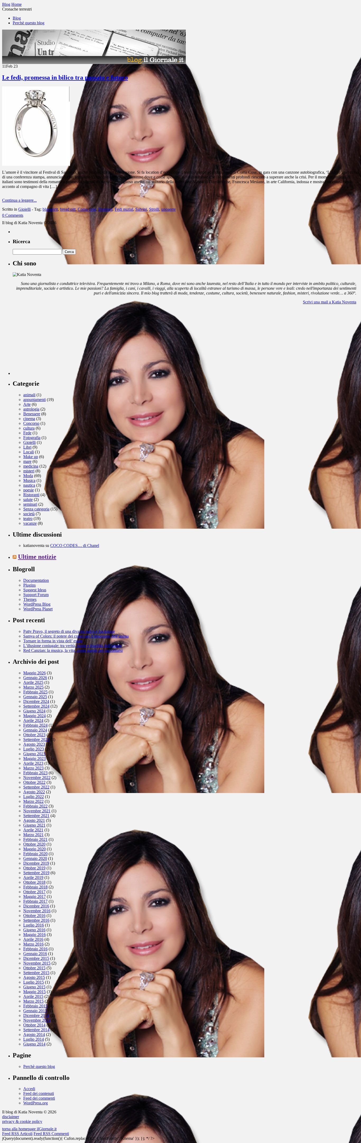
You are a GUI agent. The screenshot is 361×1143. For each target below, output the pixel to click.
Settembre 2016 (36, 920)
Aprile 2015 (33, 996)
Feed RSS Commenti (51, 1133)
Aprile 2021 (33, 830)
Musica (29, 480)
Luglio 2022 (33, 796)
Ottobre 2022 (34, 782)
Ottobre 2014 (34, 1025)
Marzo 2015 (33, 1001)
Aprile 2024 (33, 720)
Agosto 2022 (34, 792)
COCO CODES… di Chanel (74, 545)
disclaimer (10, 1116)
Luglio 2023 (33, 749)
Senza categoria (36, 509)
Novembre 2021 (36, 811)
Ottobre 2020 (34, 844)
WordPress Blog (36, 604)
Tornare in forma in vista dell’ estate (53, 641)
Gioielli (24, 209)
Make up (30, 456)
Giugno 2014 (34, 1044)
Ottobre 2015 (34, 968)
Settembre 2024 (36, 706)
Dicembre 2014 (36, 1015)
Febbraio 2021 (35, 839)
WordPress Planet (38, 609)
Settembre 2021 (36, 815)
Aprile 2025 (33, 682)
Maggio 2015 (34, 991)
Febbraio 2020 (35, 853)
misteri (28, 471)
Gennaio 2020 (35, 858)
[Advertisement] (52, 342)
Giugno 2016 (34, 930)
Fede (27, 433)
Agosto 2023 (34, 744)
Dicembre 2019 (36, 863)
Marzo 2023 (33, 768)
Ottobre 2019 (34, 868)
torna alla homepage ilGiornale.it (29, 1129)
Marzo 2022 (33, 801)
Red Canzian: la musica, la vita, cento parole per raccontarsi (73, 650)
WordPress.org (35, 1103)
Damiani (105, 209)
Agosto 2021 (34, 820)
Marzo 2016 (33, 944)
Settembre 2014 (36, 1029)
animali (29, 395)
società (29, 513)
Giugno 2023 (34, 754)
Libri (27, 447)
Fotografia (31, 437)
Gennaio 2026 (35, 677)
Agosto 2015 (34, 977)
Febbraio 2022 (35, 806)
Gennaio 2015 (35, 1010)
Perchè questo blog (28, 23)
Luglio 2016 (33, 925)
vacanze (30, 523)
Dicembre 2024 (36, 701)
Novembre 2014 (36, 1020)
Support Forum (36, 594)
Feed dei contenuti (38, 1093)
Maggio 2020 (34, 849)
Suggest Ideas (34, 590)
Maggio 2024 (34, 715)
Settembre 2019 (36, 872)
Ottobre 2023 (34, 734)
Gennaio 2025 (35, 696)
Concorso (31, 423)
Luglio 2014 (33, 1039)
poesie (28, 490)
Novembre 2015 (36, 963)
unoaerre (168, 209)
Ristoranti (31, 494)
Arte (27, 404)
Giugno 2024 (34, 711)
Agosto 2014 (34, 1034)
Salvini (141, 209)
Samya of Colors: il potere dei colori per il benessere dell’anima (76, 636)
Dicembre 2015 (36, 958)
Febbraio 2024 (35, 725)
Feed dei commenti (39, 1098)
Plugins (29, 585)
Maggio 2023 (34, 758)
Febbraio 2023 (35, 773)
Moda (28, 475)
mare (27, 461)
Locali (28, 452)
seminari (30, 504)
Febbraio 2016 (35, 949)
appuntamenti (34, 399)
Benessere (31, 414)
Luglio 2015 (33, 982)
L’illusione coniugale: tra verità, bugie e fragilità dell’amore (72, 645)
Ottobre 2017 (34, 891)
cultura (29, 428)
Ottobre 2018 (34, 882)
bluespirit (50, 209)
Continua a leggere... (19, 200)
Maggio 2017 (34, 896)
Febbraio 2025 (35, 692)
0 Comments (12, 215)
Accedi (29, 1088)
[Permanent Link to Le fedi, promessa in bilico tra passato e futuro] (36, 164)
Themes (29, 599)
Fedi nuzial (124, 209)
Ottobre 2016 (34, 915)
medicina (30, 466)
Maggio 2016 (34, 934)
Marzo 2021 (33, 834)
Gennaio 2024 (35, 730)
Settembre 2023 (36, 739)
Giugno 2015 (34, 987)
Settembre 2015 (36, 972)
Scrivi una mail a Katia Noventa (329, 302)
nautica (29, 485)
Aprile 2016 (33, 939)
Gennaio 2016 (35, 953)
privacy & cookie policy (22, 1121)
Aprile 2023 (33, 763)
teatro (28, 518)
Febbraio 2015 (35, 1006)
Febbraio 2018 (35, 887)
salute (28, 499)
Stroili (154, 209)
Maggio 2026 (34, 673)
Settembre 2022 (36, 787)
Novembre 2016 (36, 911)
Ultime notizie (37, 556)
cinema (29, 418)
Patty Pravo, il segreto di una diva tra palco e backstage (69, 631)
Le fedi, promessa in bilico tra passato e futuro (65, 77)
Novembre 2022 (36, 777)
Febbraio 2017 (35, 901)
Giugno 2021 (34, 825)
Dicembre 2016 (36, 906)
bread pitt (68, 209)
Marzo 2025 (33, 687)
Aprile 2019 (33, 877)
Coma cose (87, 209)
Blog (17, 18)
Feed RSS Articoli (17, 1133)
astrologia (31, 409)
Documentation (36, 580)
